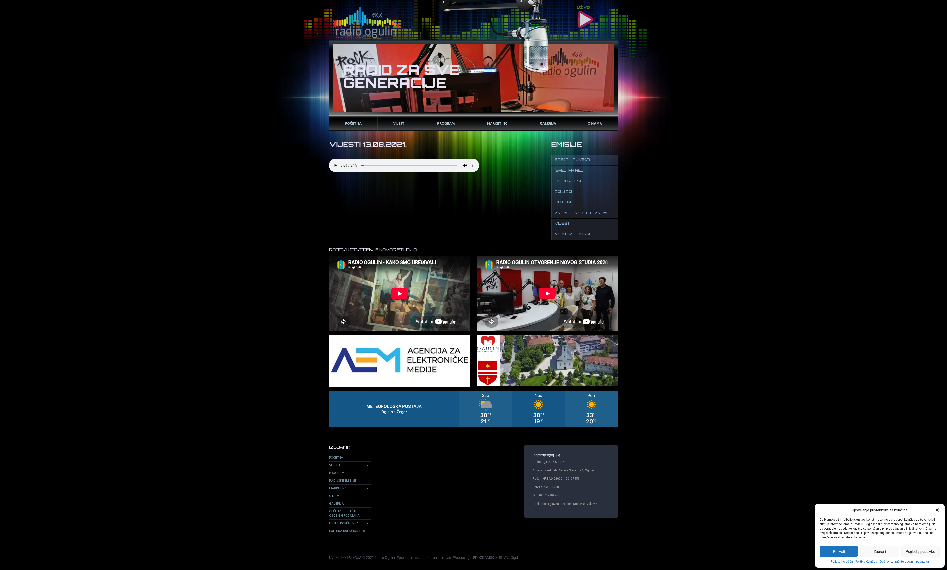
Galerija (548, 123)
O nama (595, 123)
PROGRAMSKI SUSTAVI (491, 558)
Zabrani (880, 551)
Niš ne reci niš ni (573, 234)
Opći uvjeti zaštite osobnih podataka (904, 561)
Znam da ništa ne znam (581, 213)
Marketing (497, 123)
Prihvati (839, 551)
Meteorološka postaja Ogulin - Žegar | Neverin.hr (473, 409)
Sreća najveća (572, 160)
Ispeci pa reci (569, 171)
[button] (937, 510)
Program (446, 123)
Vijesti (399, 123)
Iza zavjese (569, 181)
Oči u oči (563, 192)
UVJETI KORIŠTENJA (345, 558)
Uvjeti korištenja (344, 523)
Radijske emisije (342, 480)
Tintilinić (564, 202)
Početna (353, 123)
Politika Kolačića (842, 561)
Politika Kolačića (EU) (347, 531)
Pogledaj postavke (920, 551)
